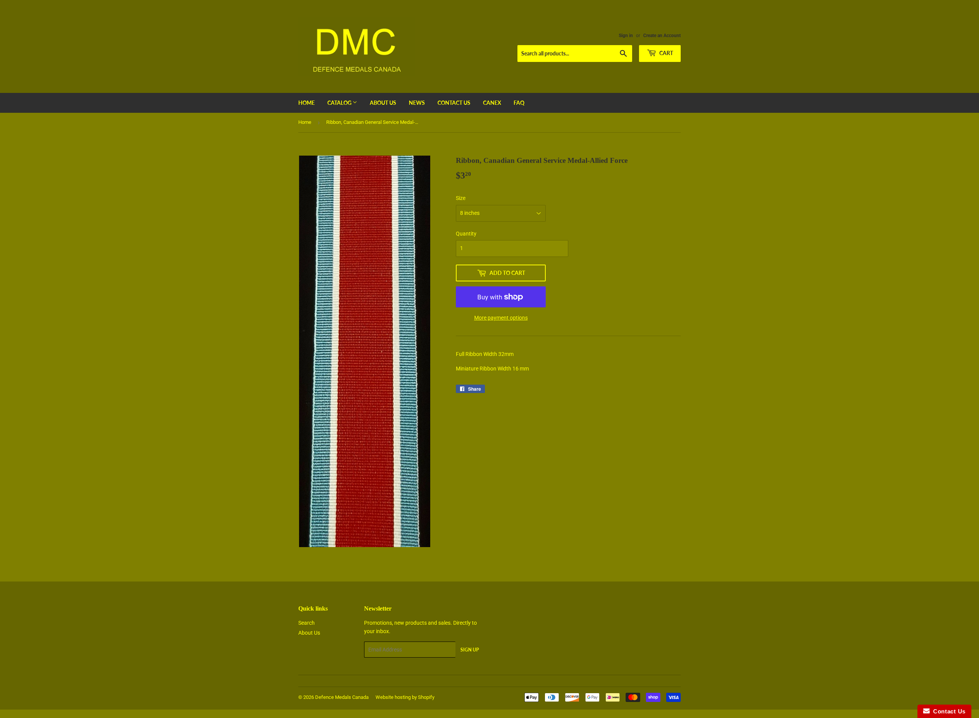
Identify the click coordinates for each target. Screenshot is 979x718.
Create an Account (662, 35)
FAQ (519, 102)
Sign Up (469, 650)
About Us (383, 102)
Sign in (626, 35)
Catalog (340, 102)
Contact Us (453, 102)
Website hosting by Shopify (405, 697)
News (417, 102)
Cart (665, 53)
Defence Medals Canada (342, 697)
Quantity (466, 234)
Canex (492, 102)
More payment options (501, 318)
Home (306, 102)
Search (306, 623)
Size (460, 198)
